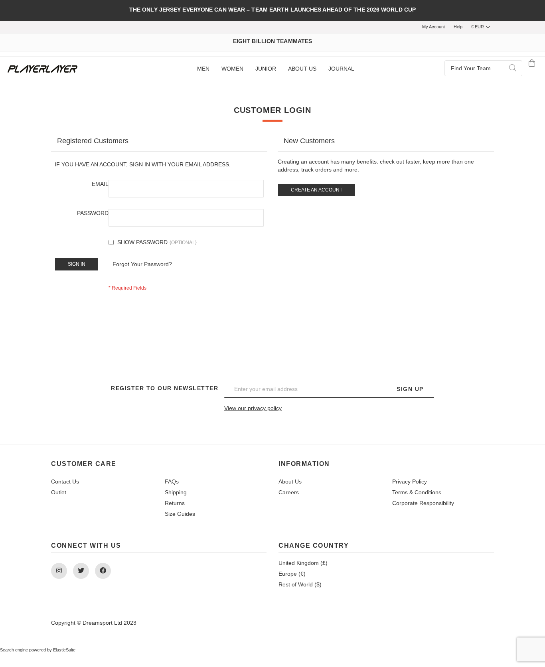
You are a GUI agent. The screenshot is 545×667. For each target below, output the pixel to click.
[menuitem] (203, 69)
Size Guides (180, 514)
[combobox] (483, 68)
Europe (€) (292, 573)
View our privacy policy (253, 408)
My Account (433, 26)
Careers (288, 492)
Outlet (58, 492)
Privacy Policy (409, 481)
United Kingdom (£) (303, 563)
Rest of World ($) (300, 584)
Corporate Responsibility (423, 503)
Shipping (176, 492)
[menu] (275, 69)
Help (458, 26)
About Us (290, 481)
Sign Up (410, 389)
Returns (175, 503)
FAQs (172, 481)
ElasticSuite (64, 649)
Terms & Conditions (416, 492)
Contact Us (65, 481)
